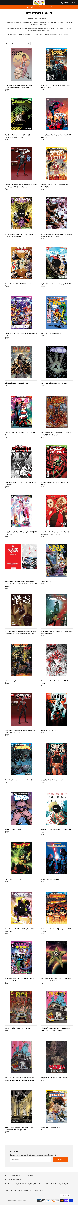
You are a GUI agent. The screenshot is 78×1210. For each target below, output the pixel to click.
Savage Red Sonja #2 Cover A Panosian (52, 780)
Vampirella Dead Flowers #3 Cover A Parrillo (54, 1078)
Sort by (7, 43)
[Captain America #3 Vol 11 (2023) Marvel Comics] (21, 263)
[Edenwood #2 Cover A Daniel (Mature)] (21, 362)
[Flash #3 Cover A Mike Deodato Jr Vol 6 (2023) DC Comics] (21, 412)
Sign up (60, 1159)
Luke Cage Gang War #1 (12, 681)
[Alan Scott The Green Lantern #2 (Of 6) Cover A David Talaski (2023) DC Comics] (21, 114)
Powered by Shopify (21, 1200)
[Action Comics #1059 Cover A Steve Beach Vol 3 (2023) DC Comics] (57, 64)
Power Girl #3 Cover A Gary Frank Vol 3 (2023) (18, 780)
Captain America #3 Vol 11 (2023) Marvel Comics (19, 284)
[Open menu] (4, 3)
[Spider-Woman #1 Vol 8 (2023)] (21, 858)
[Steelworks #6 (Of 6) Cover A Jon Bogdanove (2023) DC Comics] (57, 908)
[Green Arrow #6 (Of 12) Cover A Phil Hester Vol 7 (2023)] (57, 461)
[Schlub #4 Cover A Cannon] (21, 808)
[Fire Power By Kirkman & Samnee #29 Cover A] (57, 362)
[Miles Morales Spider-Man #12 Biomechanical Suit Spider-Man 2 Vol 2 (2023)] (21, 709)
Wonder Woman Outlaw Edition (50, 1127)
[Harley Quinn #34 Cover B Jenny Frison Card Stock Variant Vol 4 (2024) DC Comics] (57, 511)
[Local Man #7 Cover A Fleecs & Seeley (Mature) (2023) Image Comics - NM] (57, 610)
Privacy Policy (8, 1190)
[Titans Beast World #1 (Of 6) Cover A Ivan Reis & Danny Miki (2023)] (21, 957)
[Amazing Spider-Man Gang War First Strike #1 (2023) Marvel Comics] (57, 114)
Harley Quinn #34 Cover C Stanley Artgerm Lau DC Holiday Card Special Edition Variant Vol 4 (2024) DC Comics (21, 584)
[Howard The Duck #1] (57, 560)
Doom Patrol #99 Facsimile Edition (51, 333)
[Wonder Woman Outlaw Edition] (57, 1106)
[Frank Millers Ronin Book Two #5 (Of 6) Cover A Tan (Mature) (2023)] (21, 461)
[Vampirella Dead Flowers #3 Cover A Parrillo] (57, 1057)
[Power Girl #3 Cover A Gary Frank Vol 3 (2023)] (21, 759)
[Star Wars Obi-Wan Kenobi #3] (57, 858)
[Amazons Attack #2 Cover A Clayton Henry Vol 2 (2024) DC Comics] (57, 163)
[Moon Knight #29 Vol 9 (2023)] (57, 709)
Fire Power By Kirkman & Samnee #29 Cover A (54, 383)
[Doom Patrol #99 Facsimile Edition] (57, 312)
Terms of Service (38, 1190)
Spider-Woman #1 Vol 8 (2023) (14, 879)
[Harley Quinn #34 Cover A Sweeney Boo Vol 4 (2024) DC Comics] (21, 511)
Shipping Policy (28, 1190)
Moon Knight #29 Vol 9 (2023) (50, 730)
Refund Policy (18, 1190)
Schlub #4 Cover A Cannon (13, 830)
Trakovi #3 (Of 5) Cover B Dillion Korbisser (17, 1028)
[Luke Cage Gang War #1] (21, 660)
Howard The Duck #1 (47, 581)
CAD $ (66, 3)
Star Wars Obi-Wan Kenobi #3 (50, 879)
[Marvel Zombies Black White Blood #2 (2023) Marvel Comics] (57, 660)
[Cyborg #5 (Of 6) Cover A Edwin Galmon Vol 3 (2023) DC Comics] (21, 312)
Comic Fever (12, 1200)
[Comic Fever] (39, 2)
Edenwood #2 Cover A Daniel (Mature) (16, 383)
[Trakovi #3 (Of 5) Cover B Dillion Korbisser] (21, 1007)
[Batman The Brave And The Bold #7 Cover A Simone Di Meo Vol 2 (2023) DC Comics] (57, 213)
